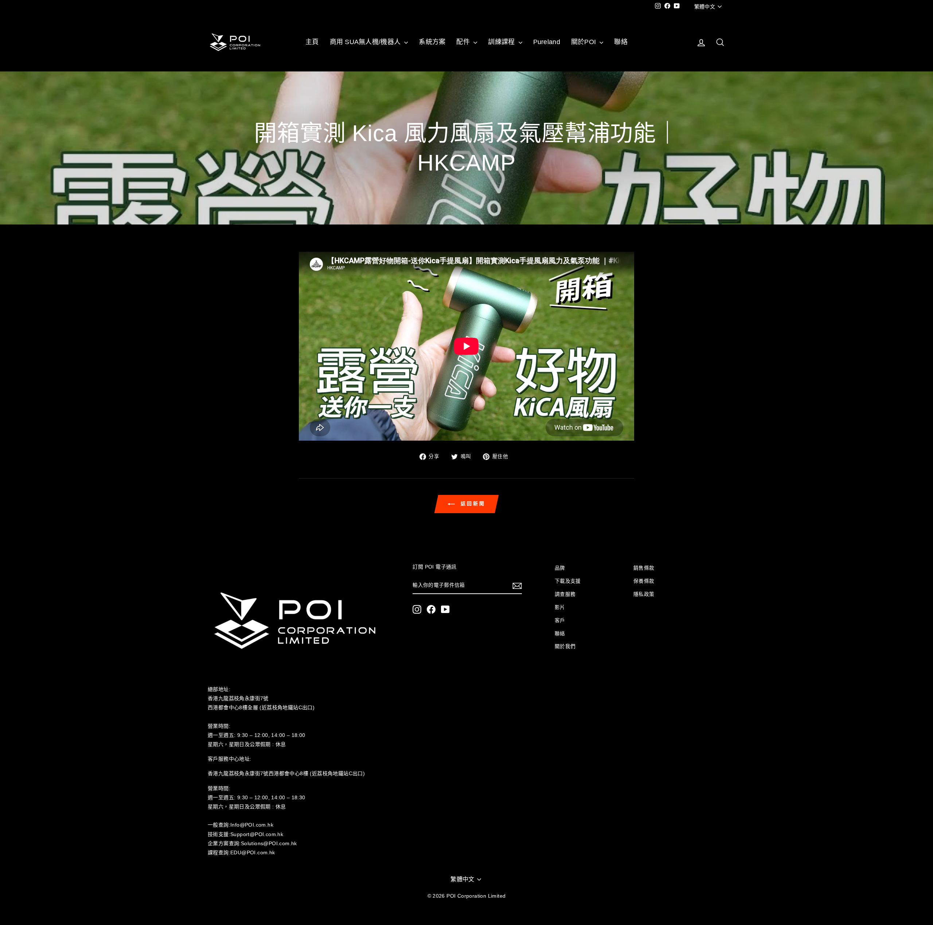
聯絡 (621, 42)
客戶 (560, 620)
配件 (464, 42)
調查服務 (565, 594)
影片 (560, 607)
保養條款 (644, 581)
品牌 (560, 568)
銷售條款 (644, 568)
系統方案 (432, 42)
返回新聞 (471, 504)
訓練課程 (502, 42)
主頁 (312, 42)
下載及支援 (568, 581)
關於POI (584, 42)
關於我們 (565, 646)
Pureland (546, 42)
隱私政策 (644, 594)
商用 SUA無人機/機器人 (366, 42)
